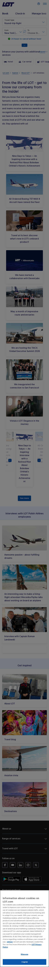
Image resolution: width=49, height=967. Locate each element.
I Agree (24, 962)
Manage (24, 954)
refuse (10, 942)
